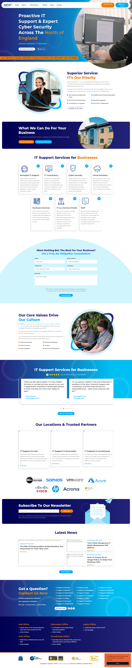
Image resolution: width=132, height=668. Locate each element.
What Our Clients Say (43, 142)
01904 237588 (58, 58)
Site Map (21, 604)
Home (17, 5)
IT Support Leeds (103, 595)
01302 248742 (27, 58)
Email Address (71, 258)
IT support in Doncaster (42, 324)
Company (70, 265)
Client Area (61, 608)
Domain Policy (87, 663)
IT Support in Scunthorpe (85, 595)
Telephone (38, 265)
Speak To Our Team (76, 108)
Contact (59, 5)
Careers (44, 5)
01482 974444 (9, 58)
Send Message (66, 295)
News (52, 5)
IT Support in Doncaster (64, 595)
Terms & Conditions (76, 663)
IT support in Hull (30, 324)
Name (36, 258)
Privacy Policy (30, 604)
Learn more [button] (109, 659)
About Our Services (26, 142)
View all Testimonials (66, 413)
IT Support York (103, 598)
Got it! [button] (117, 663)
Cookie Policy (41, 604)
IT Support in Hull (82, 587)
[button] (60, 408)
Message (37, 273)
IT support (81, 82)
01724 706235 (44, 58)
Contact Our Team (27, 49)
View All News (66, 571)
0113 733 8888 (73, 58)
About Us (42, 49)
